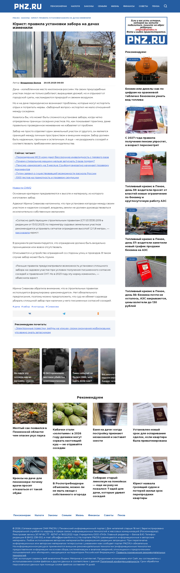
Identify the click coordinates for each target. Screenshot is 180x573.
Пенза (155, 6)
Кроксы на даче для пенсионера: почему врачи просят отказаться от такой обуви (27, 486)
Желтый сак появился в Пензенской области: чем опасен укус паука (30, 431)
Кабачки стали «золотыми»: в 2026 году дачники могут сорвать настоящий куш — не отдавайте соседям (67, 439)
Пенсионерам (58, 6)
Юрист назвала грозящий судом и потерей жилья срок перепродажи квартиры (148, 491)
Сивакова (53, 306)
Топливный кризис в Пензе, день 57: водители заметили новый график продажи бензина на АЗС (146, 244)
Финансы (129, 6)
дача (17, 306)
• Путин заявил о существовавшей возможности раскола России (55, 173)
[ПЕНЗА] (145, 180)
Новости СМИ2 (22, 187)
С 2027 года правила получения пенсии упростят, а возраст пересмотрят (146, 141)
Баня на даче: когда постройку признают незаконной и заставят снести (109, 435)
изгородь (38, 306)
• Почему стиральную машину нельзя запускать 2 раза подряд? (55, 161)
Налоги (75, 6)
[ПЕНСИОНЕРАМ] (146, 131)
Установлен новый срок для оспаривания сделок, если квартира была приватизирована (150, 435)
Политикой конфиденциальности (119, 561)
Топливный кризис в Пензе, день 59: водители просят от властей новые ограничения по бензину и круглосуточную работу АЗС (146, 194)
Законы (89, 6)
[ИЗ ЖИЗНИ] (146, 82)
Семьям (102, 6)
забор (26, 306)
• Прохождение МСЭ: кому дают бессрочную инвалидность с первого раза (62, 157)
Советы (143, 6)
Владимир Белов (31, 82)
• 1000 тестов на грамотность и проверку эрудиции (47, 177)
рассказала (22, 232)
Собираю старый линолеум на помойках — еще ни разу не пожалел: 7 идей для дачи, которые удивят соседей (109, 487)
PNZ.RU (16, 18)
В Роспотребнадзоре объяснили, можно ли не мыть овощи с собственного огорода (69, 489)
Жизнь (115, 6)
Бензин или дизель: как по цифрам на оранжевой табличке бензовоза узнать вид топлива (145, 94)
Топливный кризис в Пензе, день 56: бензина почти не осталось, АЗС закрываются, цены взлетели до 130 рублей (146, 299)
